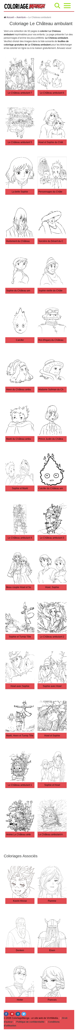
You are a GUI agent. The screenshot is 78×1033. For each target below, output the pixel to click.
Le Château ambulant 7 (20, 93)
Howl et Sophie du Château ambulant (57, 142)
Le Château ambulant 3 (52, 538)
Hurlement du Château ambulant (23, 241)
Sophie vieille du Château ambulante (57, 290)
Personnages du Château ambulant (56, 191)
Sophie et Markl (20, 488)
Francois (52, 999)
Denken (20, 950)
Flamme (52, 901)
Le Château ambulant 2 (52, 636)
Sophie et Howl (52, 785)
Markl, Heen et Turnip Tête (20, 735)
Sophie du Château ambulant (21, 290)
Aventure (21, 17)
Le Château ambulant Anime (53, 834)
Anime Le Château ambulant (21, 834)
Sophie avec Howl (52, 686)
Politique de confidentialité (30, 1021)
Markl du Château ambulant (20, 439)
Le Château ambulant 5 (20, 142)
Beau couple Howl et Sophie (21, 587)
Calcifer (20, 340)
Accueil (10, 17)
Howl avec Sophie (20, 686)
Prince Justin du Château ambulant (56, 439)
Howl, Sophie (52, 587)
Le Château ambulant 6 (52, 93)
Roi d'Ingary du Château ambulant (56, 340)
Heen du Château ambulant (20, 389)
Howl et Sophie (52, 735)
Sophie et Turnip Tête (20, 636)
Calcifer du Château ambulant (53, 488)
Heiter (20, 999)
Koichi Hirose (20, 901)
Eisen (52, 950)
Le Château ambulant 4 (20, 538)
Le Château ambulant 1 (20, 785)
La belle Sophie (20, 191)
